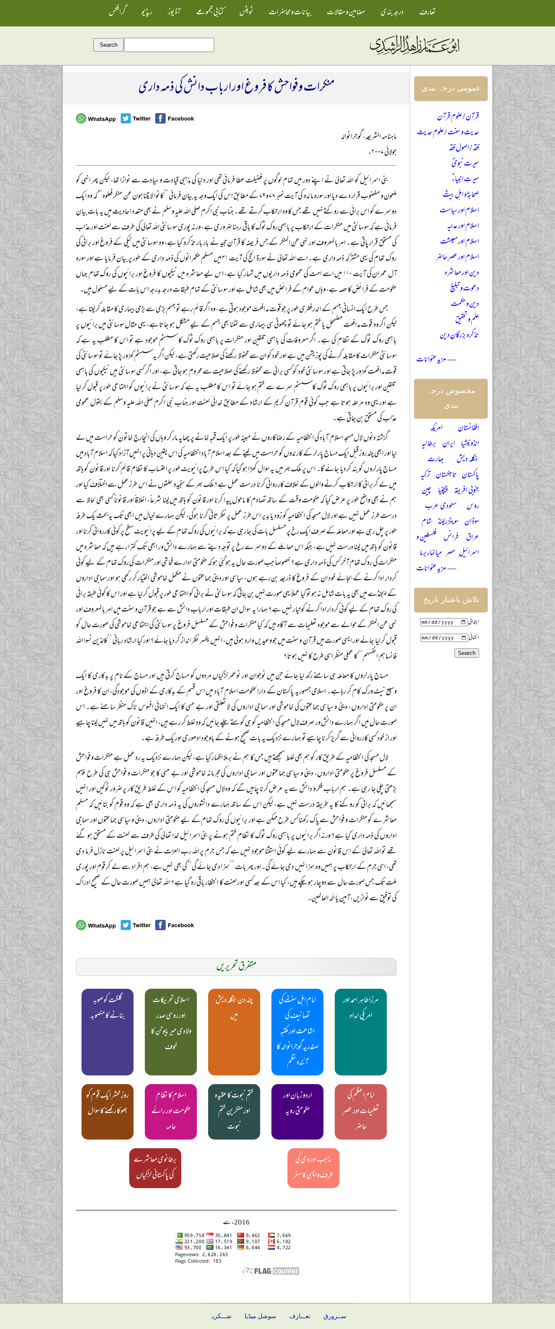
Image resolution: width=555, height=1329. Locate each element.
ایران (448, 444)
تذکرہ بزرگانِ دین (459, 336)
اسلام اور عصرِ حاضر (457, 258)
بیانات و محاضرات (290, 13)
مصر (450, 553)
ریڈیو (146, 13)
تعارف (427, 13)
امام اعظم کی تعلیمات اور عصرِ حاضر (361, 1112)
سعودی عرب (441, 506)
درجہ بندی (392, 13)
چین (426, 491)
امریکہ (436, 428)
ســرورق (334, 1316)
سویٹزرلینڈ (448, 522)
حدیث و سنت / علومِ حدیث (448, 133)
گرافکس (117, 13)
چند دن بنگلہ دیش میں (234, 1008)
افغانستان (468, 428)
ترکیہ (426, 475)
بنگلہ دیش (468, 460)
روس (473, 506)
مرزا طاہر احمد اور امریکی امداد (361, 1008)
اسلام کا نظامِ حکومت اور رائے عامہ (171, 1112)
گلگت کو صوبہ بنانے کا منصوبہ (107, 1008)
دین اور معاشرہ (461, 273)
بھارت (436, 460)
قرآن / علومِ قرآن (458, 117)
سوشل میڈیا (260, 1316)
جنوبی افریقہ (466, 491)
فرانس (451, 538)
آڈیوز (174, 13)
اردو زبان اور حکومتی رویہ (297, 1104)
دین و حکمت (465, 304)
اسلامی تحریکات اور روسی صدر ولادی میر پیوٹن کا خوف (171, 1024)
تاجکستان (446, 475)
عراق (472, 538)
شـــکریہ (220, 1316)
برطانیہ (428, 444)
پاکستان (470, 475)
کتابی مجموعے (210, 13)
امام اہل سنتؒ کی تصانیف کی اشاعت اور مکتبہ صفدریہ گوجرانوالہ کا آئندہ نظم (297, 1032)
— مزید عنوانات (436, 360)
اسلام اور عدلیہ (463, 226)
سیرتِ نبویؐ (465, 164)
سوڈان (471, 522)
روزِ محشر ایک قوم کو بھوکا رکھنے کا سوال (107, 1104)
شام (426, 522)
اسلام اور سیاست (459, 211)
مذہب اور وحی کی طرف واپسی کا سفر (313, 1168)
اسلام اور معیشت (459, 242)
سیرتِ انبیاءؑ (465, 180)
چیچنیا (443, 491)
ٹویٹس (246, 13)
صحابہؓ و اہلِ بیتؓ (461, 195)
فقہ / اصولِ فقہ (464, 148)
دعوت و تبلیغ (464, 289)
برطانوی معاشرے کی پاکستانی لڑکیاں (155, 1168)
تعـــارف (299, 1316)
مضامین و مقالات (346, 13)
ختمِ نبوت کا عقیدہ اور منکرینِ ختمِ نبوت (234, 1112)
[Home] (414, 55)
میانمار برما (431, 553)
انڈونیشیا (470, 444)
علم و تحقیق (467, 320)
